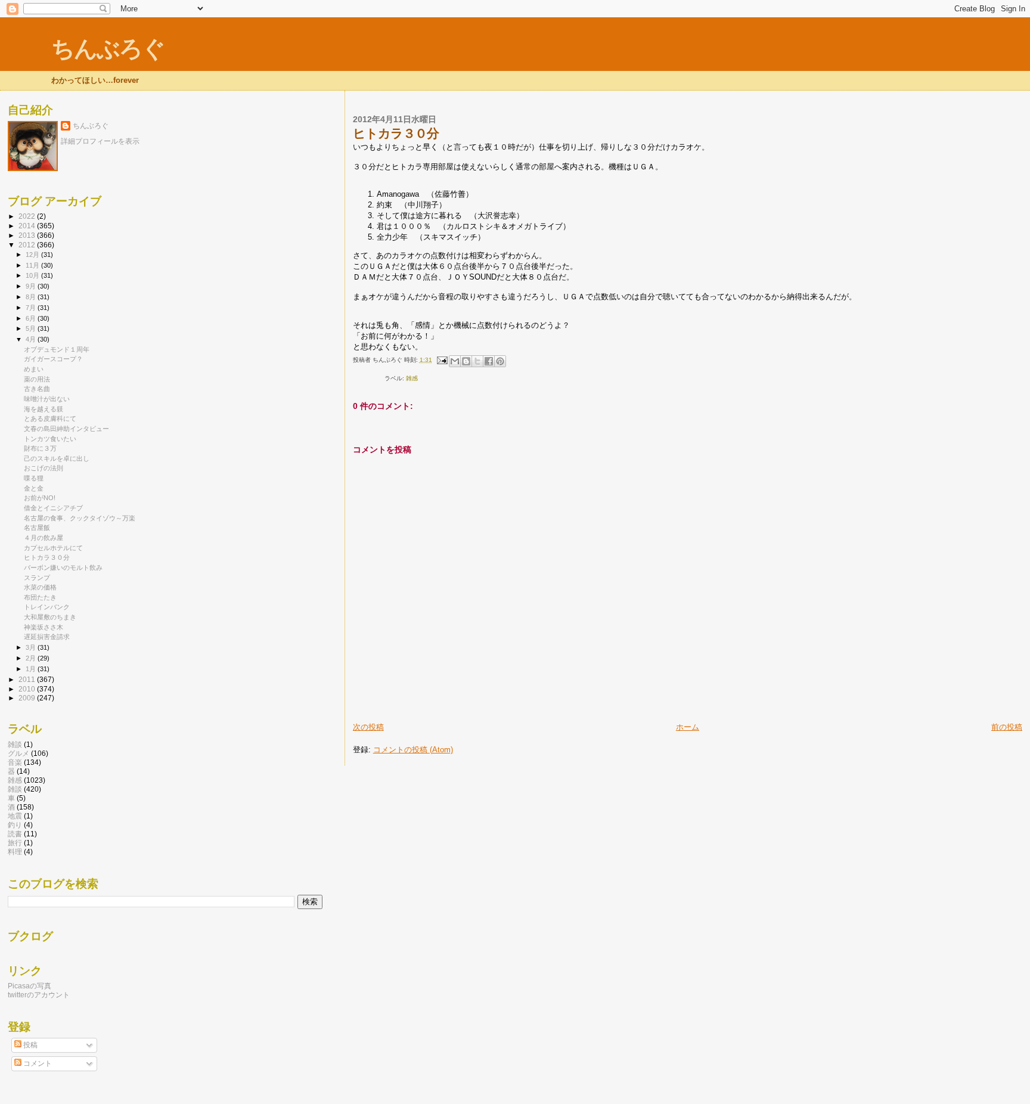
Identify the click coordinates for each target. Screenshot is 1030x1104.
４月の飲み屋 (43, 537)
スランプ (37, 577)
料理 (15, 851)
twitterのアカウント (39, 994)
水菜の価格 (40, 587)
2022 (27, 216)
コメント (36, 1063)
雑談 (15, 744)
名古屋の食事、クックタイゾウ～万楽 (79, 518)
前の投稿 (1006, 726)
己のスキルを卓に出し (56, 458)
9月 (32, 286)
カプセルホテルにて (53, 547)
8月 (32, 296)
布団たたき (40, 597)
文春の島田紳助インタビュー (66, 428)
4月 (32, 339)
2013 (27, 235)
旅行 (15, 842)
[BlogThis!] (466, 361)
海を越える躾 (43, 409)
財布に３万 (40, 448)
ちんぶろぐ (108, 48)
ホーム (687, 726)
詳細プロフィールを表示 (100, 141)
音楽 (15, 762)
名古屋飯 (37, 527)
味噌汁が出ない (47, 398)
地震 (15, 816)
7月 (32, 307)
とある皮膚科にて (50, 418)
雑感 (412, 378)
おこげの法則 (43, 468)
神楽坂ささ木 (43, 627)
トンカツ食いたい (50, 438)
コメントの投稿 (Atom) (413, 749)
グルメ (18, 753)
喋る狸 (34, 478)
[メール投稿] (441, 359)
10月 (33, 275)
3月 (32, 647)
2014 (27, 226)
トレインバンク (47, 606)
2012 (27, 245)
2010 (27, 689)
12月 (33, 254)
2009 (27, 698)
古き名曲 (37, 388)
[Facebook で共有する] (489, 361)
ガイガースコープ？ (53, 358)
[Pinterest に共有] (500, 361)
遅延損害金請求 (47, 636)
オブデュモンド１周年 (56, 349)
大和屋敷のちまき (50, 617)
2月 (32, 658)
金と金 (34, 488)
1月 (32, 668)
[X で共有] (477, 361)
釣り (15, 825)
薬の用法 (37, 379)
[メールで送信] (455, 361)
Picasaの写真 (29, 986)
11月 (33, 265)
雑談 (15, 789)
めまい (34, 369)
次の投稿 (368, 726)
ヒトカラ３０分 (47, 557)
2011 (27, 679)
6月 (32, 318)
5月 (32, 328)
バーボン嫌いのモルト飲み (63, 567)
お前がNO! (39, 497)
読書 (15, 834)
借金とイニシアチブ (53, 507)
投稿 (29, 1045)
